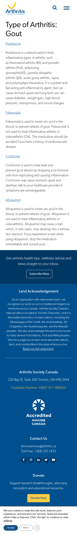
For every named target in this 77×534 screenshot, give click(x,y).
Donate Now (38, 498)
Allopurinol (13, 200)
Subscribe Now (39, 274)
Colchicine (13, 156)
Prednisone (13, 44)
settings (8, 520)
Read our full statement (38, 349)
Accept (10, 528)
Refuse (26, 528)
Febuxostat (13, 113)
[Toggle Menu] (67, 8)
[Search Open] (54, 8)
